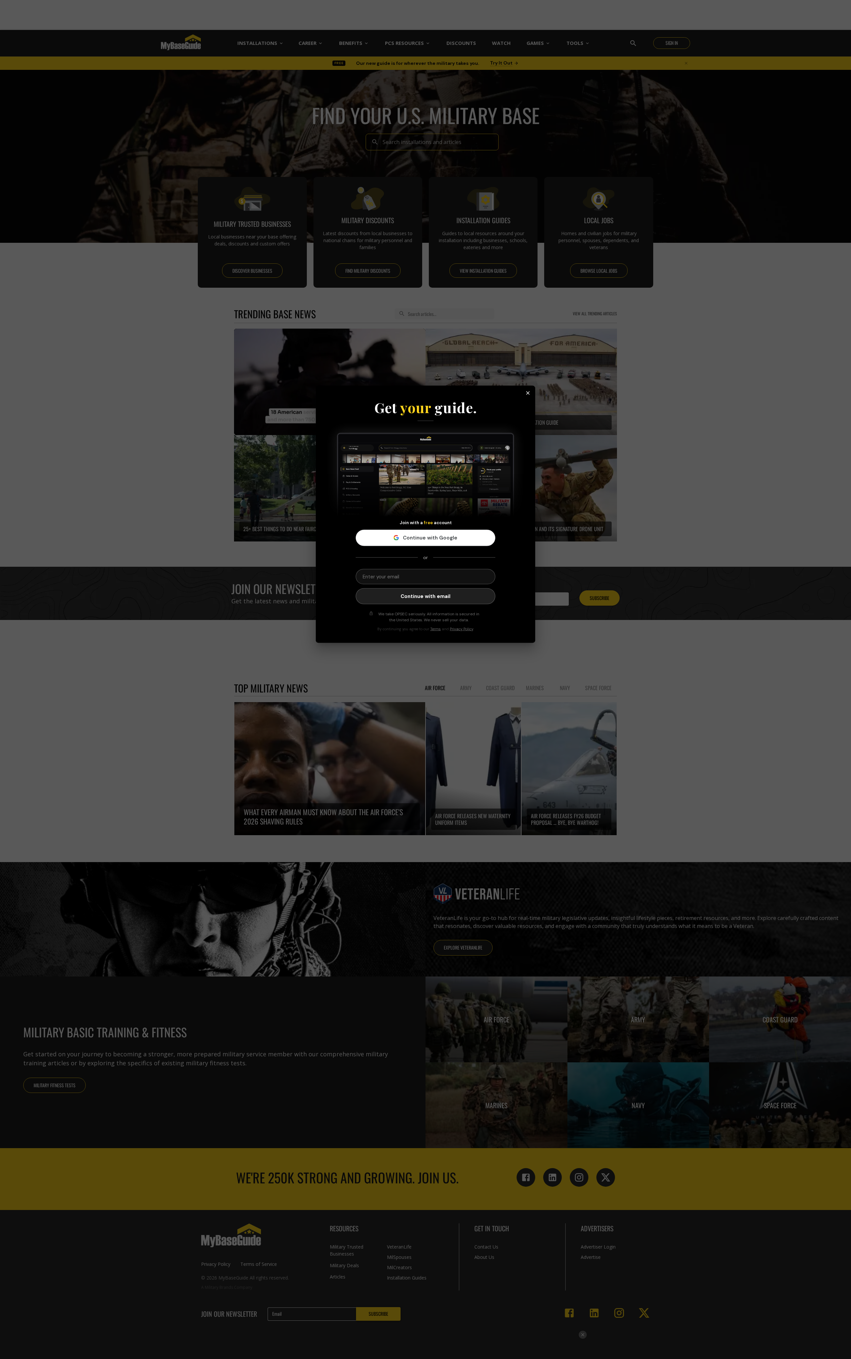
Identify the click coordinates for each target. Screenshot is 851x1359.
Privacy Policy (461, 629)
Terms (435, 629)
